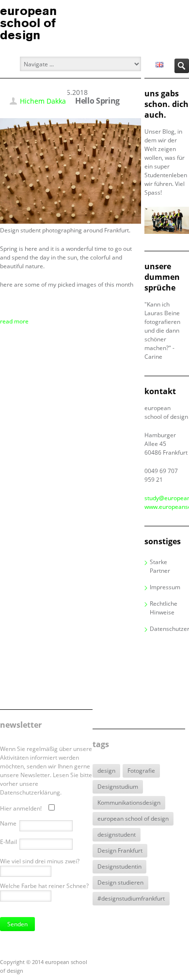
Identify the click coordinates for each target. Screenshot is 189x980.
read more (14, 321)
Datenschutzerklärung (169, 629)
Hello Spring (97, 100)
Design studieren (120, 882)
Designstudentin (119, 866)
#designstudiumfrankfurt (131, 898)
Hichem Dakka (43, 101)
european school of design (133, 818)
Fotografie (141, 770)
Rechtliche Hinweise (163, 607)
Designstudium (117, 786)
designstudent (116, 834)
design (106, 770)
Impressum (165, 587)
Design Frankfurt (119, 850)
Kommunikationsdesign (128, 802)
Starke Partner (160, 566)
